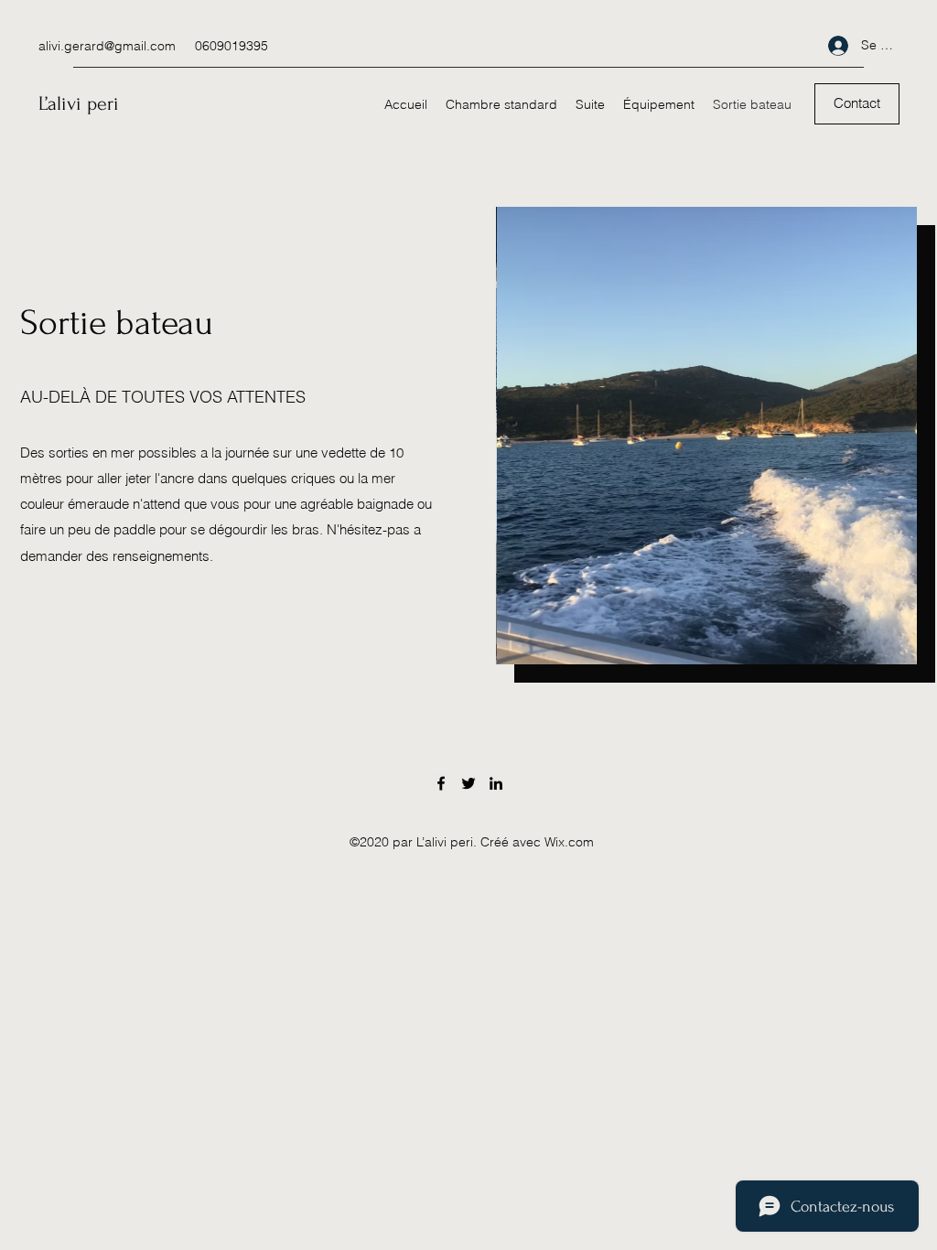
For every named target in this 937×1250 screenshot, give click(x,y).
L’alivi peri (78, 103)
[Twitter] (468, 783)
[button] (856, 103)
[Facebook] (441, 783)
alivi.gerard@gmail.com (107, 46)
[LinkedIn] (496, 783)
